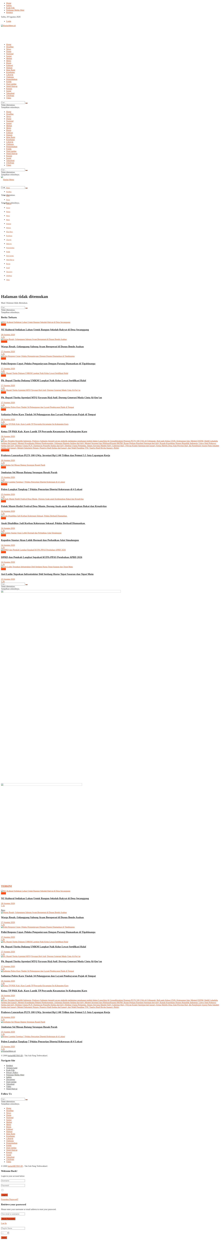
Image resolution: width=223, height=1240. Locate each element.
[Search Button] (26, 103)
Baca (3, 910)
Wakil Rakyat (11, 86)
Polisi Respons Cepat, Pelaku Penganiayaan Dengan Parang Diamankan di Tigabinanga (48, 363)
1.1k (3, 337)
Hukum (9, 68)
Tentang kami (11, 1068)
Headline (10, 47)
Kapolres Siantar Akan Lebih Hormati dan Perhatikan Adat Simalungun (40, 540)
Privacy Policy (12, 1072)
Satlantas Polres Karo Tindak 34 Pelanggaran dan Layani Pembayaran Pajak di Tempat (48, 414)
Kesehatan (10, 72)
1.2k (3, 354)
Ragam (9, 89)
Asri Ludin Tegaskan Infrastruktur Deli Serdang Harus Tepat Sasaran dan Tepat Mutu (47, 574)
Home (8, 3)
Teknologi (10, 93)
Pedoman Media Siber (15, 10)
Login (8, 21)
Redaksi (9, 12)
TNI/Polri (10, 95)
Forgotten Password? (9, 1199)
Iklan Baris (10, 70)
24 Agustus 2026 (8, 511)
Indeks (9, 5)
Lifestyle (9, 75)
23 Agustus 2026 (8, 579)
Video (8, 98)
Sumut (8, 56)
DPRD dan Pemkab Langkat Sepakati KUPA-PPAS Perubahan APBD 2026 (41, 557)
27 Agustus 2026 (8, 351)
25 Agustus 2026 (8, 477)
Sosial (8, 91)
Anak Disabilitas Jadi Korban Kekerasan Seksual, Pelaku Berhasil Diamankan (43, 523)
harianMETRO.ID (15, 1056)
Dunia (8, 51)
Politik (8, 82)
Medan (9, 58)
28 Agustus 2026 (8, 335)
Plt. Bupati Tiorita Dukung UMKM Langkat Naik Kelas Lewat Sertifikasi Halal (43, 380)
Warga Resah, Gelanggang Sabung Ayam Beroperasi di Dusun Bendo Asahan (42, 346)
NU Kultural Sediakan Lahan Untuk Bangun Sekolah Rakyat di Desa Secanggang (45, 329)
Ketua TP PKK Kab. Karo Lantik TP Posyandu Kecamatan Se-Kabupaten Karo (44, 431)
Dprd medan (11, 84)
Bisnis (8, 63)
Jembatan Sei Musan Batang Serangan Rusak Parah (29, 472)
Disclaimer (10, 1079)
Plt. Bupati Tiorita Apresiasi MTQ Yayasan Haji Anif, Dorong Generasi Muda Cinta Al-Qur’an (51, 397)
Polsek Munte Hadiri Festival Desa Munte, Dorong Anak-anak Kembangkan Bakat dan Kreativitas (54, 506)
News (8, 49)
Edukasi (9, 65)
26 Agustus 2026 (8, 419)
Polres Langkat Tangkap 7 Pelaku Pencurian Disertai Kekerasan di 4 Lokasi (41, 489)
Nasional (9, 54)
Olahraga (10, 77)
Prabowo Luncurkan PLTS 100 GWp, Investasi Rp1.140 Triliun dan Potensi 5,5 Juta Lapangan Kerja (55, 455)
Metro (8, 61)
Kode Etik (10, 8)
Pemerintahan (11, 79)
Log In (4, 1223)
